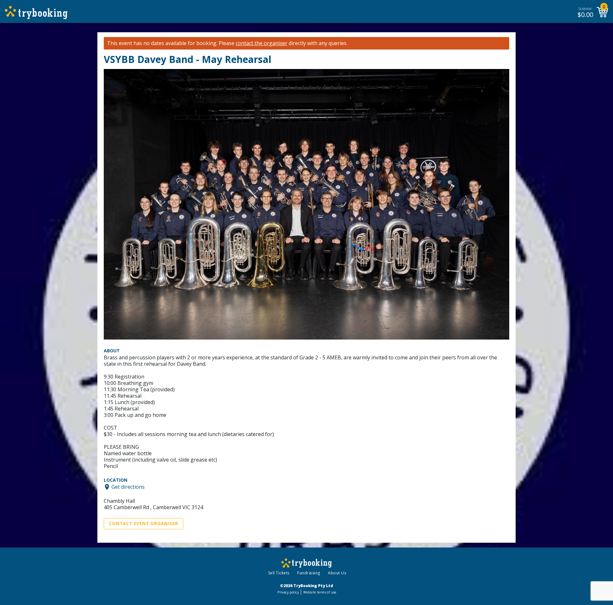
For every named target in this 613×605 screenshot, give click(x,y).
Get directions (128, 486)
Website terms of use (319, 592)
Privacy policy (288, 592)
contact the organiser (261, 43)
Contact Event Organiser (143, 523)
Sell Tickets (279, 573)
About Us (337, 573)
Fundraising (308, 573)
